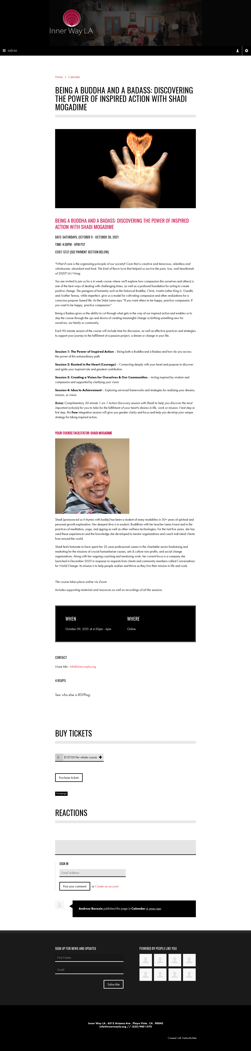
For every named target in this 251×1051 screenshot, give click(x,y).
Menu (12, 50)
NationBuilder (189, 1038)
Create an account (106, 886)
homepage (61, 793)
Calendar (138, 908)
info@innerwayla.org (83, 666)
